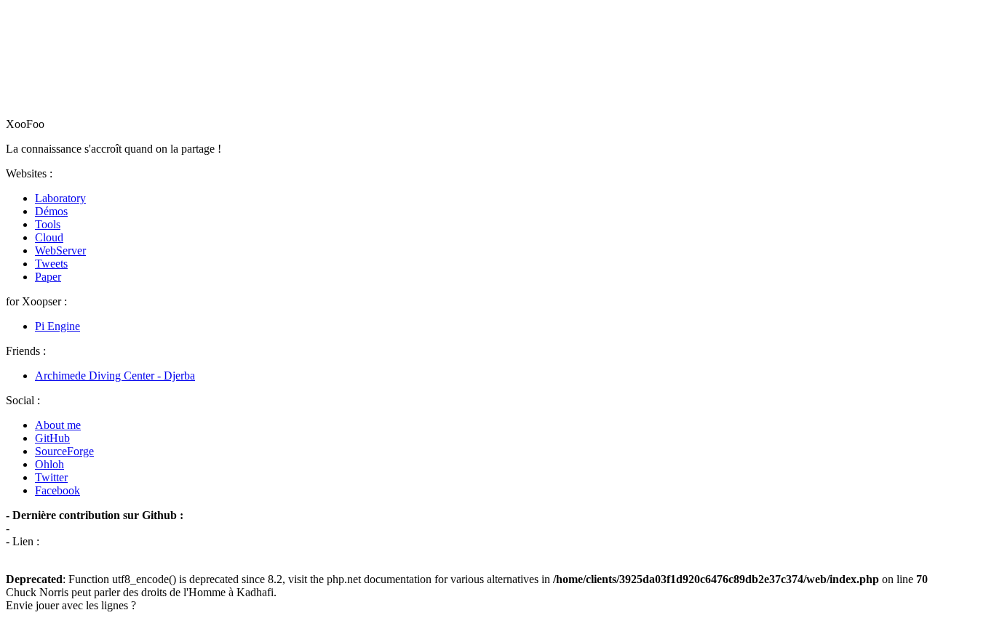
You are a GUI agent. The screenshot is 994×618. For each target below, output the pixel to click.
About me (58, 425)
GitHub (52, 438)
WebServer (60, 250)
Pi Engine (57, 326)
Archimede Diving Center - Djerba (115, 375)
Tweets (51, 263)
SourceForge (64, 451)
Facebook (57, 490)
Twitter (51, 477)
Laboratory (60, 198)
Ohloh (49, 464)
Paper (48, 276)
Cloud (49, 237)
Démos (51, 211)
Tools (47, 224)
